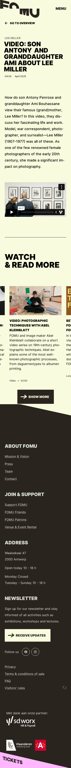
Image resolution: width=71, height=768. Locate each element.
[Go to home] (19, 10)
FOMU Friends (15, 512)
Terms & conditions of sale (24, 674)
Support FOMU (16, 505)
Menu (61, 8)
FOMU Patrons (15, 520)
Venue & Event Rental (20, 527)
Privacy (10, 667)
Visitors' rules (15, 688)
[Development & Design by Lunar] (64, 687)
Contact (11, 479)
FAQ (8, 681)
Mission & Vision (17, 456)
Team (9, 471)
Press (9, 464)
